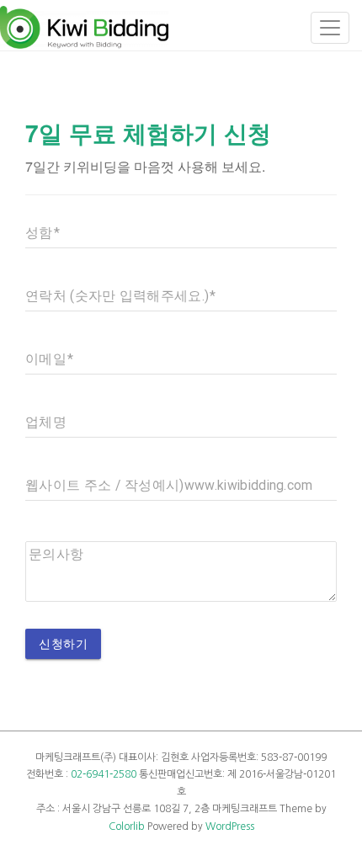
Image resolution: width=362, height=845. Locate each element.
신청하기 (63, 644)
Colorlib (127, 826)
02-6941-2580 (103, 774)
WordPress (229, 826)
